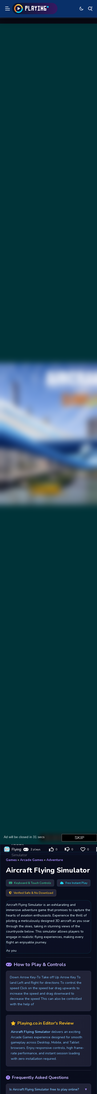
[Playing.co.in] (34, 8)
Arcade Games (31, 860)
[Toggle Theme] (81, 8)
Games (11, 860)
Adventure (54, 860)
